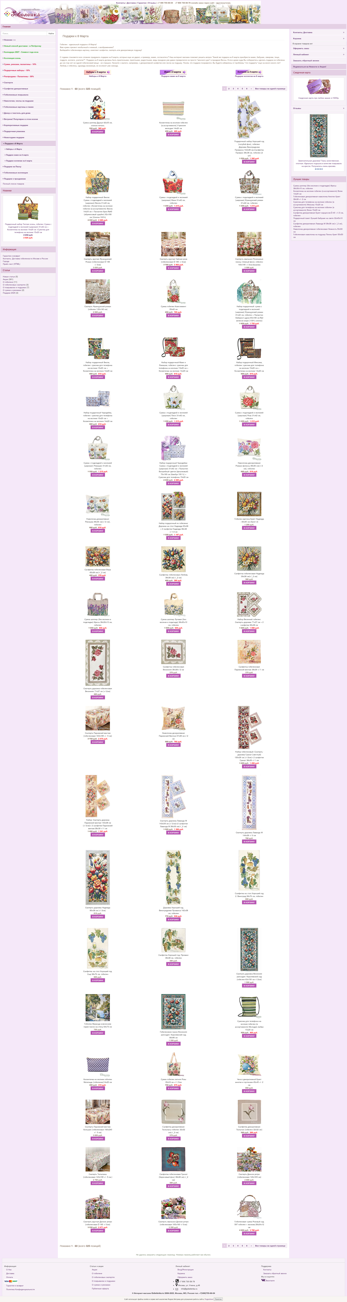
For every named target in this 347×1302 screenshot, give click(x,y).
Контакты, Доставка (302, 32)
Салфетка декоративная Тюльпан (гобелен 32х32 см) (249, 1128)
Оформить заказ (301, 48)
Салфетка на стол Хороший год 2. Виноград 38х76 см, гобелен (249, 894)
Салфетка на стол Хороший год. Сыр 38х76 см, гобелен (97, 972)
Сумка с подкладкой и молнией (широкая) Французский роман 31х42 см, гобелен (249, 200)
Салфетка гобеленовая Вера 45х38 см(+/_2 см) (98, 571)
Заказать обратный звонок (306, 60)
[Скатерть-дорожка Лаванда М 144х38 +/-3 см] (249, 802)
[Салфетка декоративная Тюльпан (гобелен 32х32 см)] (249, 1112)
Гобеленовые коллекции (16, 172)
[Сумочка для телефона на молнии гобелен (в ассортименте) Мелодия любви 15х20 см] (249, 1006)
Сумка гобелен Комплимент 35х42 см (173, 307)
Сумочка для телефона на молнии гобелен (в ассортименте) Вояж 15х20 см (313, 208)
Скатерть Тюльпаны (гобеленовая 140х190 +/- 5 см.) (97, 1175)
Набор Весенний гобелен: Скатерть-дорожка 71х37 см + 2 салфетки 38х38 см (249, 622)
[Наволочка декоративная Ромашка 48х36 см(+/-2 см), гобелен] (98, 504)
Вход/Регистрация (186, 1269)
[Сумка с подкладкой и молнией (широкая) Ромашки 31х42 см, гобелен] (98, 448)
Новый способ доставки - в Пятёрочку (22, 45)
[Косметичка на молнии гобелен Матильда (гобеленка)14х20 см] (98, 1064)
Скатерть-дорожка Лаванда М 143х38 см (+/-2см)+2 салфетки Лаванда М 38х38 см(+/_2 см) (173, 823)
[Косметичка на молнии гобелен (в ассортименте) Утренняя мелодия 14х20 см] (173, 108)
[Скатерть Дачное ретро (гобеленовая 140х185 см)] (249, 1159)
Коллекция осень (12, 58)
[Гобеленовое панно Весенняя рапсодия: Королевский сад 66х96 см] (173, 1011)
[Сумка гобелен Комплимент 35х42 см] (173, 291)
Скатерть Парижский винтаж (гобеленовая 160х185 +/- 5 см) (97, 734)
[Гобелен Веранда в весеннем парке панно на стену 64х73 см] (98, 1007)
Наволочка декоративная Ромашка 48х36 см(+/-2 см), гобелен (97, 521)
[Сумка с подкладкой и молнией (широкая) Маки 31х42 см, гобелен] (173, 182)
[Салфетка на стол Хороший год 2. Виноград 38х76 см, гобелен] (249, 870)
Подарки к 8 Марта (13, 143)
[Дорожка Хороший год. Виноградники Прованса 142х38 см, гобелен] (173, 877)
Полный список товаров (13, 183)
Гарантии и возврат (11, 255)
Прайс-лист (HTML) (11, 264)
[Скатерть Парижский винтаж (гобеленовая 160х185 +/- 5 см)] (98, 718)
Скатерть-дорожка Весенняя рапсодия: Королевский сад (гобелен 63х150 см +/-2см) (249, 976)
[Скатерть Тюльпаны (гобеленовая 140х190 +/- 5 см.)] (98, 1159)
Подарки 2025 (9, 292)
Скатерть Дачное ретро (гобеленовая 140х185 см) (249, 1175)
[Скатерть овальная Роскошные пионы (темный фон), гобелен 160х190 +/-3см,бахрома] (249, 244)
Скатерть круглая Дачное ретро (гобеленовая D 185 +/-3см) (97, 1223)
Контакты (121, 2)
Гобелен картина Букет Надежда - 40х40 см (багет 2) (249, 520)
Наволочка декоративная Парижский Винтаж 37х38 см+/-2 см (173, 736)
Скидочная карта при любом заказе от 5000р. (318, 97)
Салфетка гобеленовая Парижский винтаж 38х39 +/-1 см (249, 668)
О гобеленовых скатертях (14, 284)
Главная (6, 26)
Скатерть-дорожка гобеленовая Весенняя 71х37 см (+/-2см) (97, 690)
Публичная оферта (100, 1288)
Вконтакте (270, 1280)
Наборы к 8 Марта (14, 149)
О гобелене (8, 282)
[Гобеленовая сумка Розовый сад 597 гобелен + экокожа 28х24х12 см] (249, 1207)
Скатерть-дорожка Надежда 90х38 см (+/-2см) (97, 909)
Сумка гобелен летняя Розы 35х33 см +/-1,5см (173, 1080)
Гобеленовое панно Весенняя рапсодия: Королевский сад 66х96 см (173, 1034)
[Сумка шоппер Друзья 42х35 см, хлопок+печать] (98, 108)
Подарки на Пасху (12, 166)
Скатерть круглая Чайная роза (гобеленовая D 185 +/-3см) (173, 260)
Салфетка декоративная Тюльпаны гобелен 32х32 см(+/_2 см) (173, 1129)
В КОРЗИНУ (97, 131)
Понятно (218, 1299)
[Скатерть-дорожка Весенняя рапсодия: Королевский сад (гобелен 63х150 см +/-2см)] (249, 949)
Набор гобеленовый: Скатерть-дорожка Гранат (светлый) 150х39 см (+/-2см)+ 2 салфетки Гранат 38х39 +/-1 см (249, 756)
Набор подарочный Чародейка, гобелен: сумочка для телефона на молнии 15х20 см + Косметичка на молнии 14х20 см (98, 416)
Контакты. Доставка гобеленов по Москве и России (25, 258)
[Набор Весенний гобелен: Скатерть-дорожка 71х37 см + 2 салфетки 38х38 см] (249, 604)
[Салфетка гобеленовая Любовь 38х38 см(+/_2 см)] (173, 559)
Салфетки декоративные (16, 88)
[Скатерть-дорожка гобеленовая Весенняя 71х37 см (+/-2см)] (98, 663)
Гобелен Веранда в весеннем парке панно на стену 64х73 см (98, 1025)
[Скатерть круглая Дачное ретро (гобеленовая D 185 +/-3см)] (98, 1207)
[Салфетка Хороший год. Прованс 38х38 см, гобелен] (173, 940)
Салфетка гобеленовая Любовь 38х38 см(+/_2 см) (173, 576)
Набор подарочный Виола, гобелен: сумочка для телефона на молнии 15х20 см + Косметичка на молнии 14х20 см (98, 366)
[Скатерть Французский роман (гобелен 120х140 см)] (98, 291)
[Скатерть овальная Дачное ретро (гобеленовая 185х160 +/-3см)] (173, 1207)
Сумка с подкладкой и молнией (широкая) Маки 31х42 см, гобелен (173, 200)
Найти (51, 33)
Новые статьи (9, 276)
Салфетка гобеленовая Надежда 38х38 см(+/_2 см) (249, 575)
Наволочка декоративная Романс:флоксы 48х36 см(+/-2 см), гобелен (249, 465)
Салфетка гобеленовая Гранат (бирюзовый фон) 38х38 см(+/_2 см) (173, 1177)
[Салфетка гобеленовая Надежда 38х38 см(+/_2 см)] (249, 558)
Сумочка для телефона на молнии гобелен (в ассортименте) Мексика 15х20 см (313, 203)
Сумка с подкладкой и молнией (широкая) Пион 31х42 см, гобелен (173, 415)
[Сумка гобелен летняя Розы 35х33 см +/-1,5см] (173, 1064)
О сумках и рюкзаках (12, 290)
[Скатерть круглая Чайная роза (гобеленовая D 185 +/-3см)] (173, 244)
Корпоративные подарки (16, 125)
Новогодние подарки (14, 137)
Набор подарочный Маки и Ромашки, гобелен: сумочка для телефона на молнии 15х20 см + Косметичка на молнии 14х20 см (173, 366)
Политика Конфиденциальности (20, 1289)
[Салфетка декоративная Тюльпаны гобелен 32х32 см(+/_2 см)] (173, 1112)
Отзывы (152, 2)
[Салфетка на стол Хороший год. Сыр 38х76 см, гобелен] (98, 948)
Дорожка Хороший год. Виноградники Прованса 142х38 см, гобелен (173, 910)
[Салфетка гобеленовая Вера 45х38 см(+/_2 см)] (98, 556)
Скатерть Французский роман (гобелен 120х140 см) (97, 307)
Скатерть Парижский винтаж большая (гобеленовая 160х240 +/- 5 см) (97, 1129)
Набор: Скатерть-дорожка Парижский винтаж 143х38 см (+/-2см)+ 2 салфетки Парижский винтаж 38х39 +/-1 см (98, 824)
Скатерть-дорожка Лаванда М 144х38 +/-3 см (249, 834)
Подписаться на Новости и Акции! (309, 66)
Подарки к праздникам (15, 178)
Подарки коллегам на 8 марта (19, 161)
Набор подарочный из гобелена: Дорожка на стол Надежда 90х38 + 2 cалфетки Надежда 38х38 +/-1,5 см (173, 527)
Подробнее (209, 1299)
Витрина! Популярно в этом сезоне (21, 119)
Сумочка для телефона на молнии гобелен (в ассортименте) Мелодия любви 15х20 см (249, 1025)
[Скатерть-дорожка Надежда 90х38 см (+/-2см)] (98, 877)
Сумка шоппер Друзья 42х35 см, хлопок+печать (97, 124)
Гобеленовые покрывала (16, 94)
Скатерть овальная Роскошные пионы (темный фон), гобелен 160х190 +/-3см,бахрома (249, 261)
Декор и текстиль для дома (17, 113)
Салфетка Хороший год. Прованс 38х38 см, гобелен (173, 956)
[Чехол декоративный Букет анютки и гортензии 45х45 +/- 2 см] (249, 1064)
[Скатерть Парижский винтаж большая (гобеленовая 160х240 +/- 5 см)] (98, 1112)
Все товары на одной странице (270, 88)
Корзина (297, 38)
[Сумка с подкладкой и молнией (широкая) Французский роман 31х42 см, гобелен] (249, 182)
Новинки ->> (10, 39)
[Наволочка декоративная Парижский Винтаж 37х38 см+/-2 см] (173, 718)
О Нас (9, 1269)
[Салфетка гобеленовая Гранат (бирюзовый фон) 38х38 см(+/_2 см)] (173, 1159)
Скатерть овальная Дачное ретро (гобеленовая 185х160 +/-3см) (173, 1223)
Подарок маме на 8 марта (17, 155)
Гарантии (141, 2)
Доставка (131, 2)
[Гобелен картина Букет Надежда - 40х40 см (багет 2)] (249, 504)
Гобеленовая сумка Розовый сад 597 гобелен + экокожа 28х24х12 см (249, 1224)
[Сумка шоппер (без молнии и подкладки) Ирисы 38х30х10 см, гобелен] (98, 604)
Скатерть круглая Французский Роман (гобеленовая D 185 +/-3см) (98, 261)
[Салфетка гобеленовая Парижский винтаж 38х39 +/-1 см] (249, 652)
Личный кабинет (301, 54)
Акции (5, 279)
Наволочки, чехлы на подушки (18, 100)
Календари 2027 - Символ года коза (21, 52)
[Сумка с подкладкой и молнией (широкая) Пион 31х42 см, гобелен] (173, 398)
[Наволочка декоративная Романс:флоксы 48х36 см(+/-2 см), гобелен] (249, 448)
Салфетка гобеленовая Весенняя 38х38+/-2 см (173, 668)
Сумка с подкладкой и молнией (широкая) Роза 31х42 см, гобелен (249, 415)
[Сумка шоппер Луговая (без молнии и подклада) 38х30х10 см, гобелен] (173, 604)
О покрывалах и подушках (14, 287)
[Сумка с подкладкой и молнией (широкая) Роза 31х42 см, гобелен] (249, 398)
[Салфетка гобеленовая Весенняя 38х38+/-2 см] (173, 652)
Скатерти (8, 82)
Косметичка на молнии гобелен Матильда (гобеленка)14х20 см (97, 1080)
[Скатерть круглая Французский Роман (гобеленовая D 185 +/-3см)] (98, 244)
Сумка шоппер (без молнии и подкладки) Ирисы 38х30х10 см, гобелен (97, 622)
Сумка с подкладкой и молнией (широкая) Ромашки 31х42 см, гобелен (98, 465)
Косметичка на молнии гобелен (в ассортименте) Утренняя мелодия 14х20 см (173, 125)
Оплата (9, 1277)
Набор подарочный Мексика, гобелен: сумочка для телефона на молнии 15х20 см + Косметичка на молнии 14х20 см (249, 366)
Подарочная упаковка (14, 131)
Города (6, 261)
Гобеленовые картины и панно (19, 106)
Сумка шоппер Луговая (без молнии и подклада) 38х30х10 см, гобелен (173, 622)
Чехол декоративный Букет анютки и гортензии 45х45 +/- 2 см (249, 1082)
